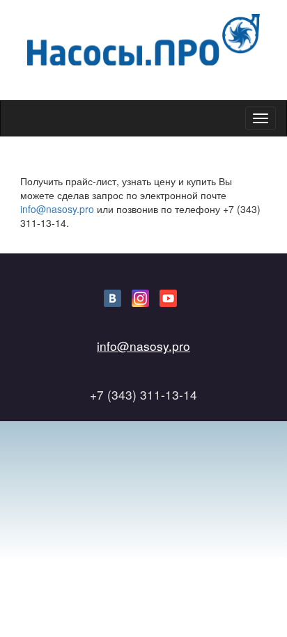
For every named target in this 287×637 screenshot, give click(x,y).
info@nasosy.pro (57, 209)
